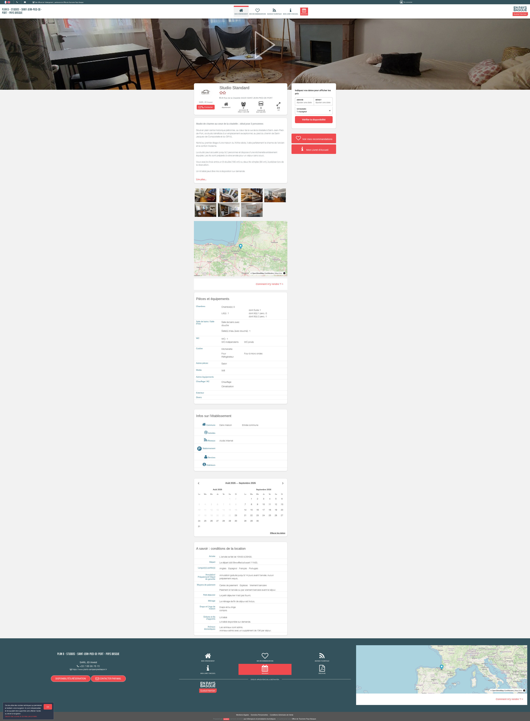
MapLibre (278, 273)
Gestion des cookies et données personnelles (21, 716)
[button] (206, 107)
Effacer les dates (277, 533)
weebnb (226, 719)
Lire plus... (201, 179)
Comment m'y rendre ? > (269, 284)
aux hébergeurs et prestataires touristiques (260, 719)
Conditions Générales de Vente (281, 715)
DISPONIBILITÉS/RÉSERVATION (70, 678)
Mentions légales (242, 715)
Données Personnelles (259, 715)
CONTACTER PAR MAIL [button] (110, 678)
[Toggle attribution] (284, 273)
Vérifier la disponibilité (313, 119)
